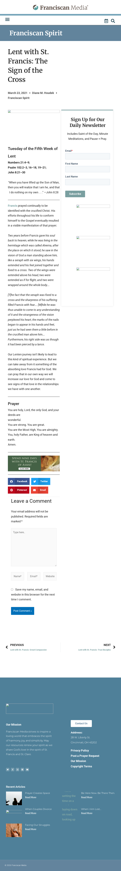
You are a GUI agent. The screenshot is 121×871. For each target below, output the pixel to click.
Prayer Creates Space (37, 793)
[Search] (113, 21)
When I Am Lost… (91, 809)
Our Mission (13, 724)
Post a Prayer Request (85, 755)
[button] (7, 19)
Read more (30, 797)
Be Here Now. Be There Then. (98, 793)
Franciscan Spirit (35, 33)
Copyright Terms (81, 766)
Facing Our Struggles (37, 824)
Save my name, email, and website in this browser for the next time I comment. (33, 594)
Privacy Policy (80, 750)
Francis (12, 205)
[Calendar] (107, 21)
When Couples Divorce (38, 809)
